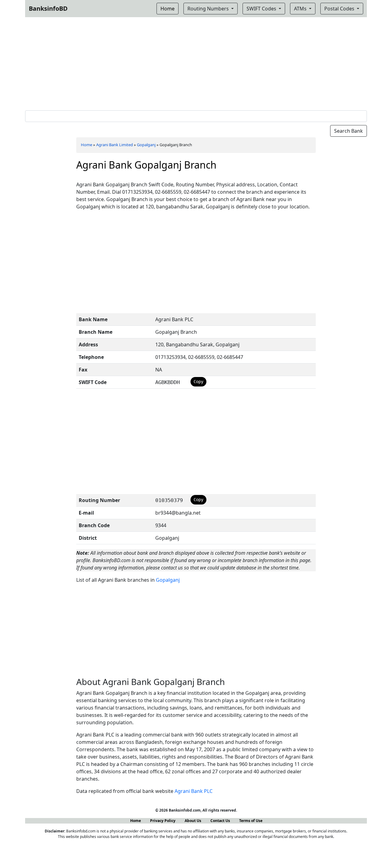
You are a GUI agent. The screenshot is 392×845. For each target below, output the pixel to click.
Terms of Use (250, 820)
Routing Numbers (208, 8)
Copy (198, 381)
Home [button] (167, 8)
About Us (193, 820)
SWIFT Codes (262, 8)
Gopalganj (146, 144)
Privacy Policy (162, 820)
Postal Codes (340, 8)
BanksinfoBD (48, 8)
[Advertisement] (196, 62)
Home (86, 144)
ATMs (301, 8)
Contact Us (220, 820)
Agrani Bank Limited (114, 144)
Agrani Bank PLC (194, 791)
